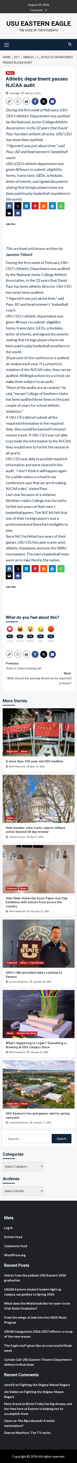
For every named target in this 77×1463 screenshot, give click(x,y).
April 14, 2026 (37, 766)
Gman (8, 1421)
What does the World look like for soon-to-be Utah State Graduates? (37, 1305)
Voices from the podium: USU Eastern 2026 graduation (35, 1277)
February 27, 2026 (39, 911)
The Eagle (14, 93)
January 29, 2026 (42, 981)
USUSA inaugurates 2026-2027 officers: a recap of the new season (38, 1334)
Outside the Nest (26, 1033)
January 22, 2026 (39, 1052)
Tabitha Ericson (17, 837)
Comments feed (15, 1246)
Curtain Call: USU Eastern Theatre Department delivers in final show (38, 1362)
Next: (39, 678)
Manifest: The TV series (33, 1432)
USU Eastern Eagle (38, 23)
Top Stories (36, 962)
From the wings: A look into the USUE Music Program (35, 1320)
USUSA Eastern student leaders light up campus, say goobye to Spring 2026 (32, 1291)
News (10, 73)
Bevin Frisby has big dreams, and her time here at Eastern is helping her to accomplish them (38, 1408)
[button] (7, 44)
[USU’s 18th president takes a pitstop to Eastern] (39, 944)
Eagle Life (12, 751)
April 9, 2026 (36, 837)
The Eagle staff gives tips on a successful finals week (38, 1348)
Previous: (23, 666)
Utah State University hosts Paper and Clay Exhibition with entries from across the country (37, 902)
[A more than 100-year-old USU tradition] (39, 732)
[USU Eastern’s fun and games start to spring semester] (39, 1084)
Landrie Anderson (19, 981)
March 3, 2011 (33, 93)
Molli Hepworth (17, 766)
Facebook (36, 10)
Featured (12, 888)
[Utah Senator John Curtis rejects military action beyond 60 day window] (39, 799)
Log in (8, 1228)
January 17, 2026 (42, 1122)
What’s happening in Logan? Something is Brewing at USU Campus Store (36, 1045)
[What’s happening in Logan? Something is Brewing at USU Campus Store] (39, 1014)
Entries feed (13, 1237)
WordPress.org (15, 1255)
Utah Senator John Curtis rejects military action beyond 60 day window (35, 830)
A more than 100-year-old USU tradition (34, 761)
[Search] (69, 44)
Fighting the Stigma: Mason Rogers (45, 1385)
